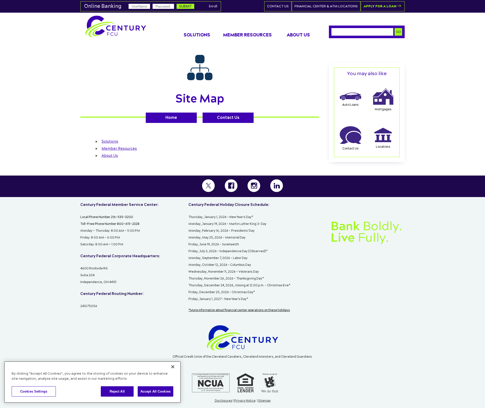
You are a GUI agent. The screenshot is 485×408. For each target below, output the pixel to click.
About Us (110, 155)
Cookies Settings (33, 391)
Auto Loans (350, 105)
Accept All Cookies (155, 391)
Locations (383, 147)
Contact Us (278, 6)
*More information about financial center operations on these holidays (239, 310)
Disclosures (223, 401)
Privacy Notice (245, 401)
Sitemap (264, 401)
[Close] (172, 366)
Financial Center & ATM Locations (326, 6)
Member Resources (119, 148)
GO (398, 32)
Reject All (117, 391)
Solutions (110, 141)
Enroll (213, 6)
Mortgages (383, 109)
